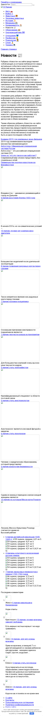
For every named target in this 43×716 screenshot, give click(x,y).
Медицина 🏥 (12, 23)
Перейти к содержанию (11, 2)
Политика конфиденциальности (20, 705)
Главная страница (9, 49)
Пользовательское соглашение (20, 702)
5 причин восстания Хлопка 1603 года (18, 198)
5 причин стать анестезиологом (15, 400)
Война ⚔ (9, 13)
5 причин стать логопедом (24, 663)
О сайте (9, 698)
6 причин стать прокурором (13, 433)
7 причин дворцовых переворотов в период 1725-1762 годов (21, 573)
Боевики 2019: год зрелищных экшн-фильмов (21, 139)
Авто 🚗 (9, 11)
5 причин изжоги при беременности (17, 466)
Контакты (10, 700)
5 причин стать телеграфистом (14, 367)
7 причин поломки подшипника (15, 301)
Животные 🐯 (12, 16)
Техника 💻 (10, 45)
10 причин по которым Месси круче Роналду (21, 499)
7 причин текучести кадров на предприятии (20, 334)
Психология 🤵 (12, 40)
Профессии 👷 (12, 38)
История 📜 (11, 20)
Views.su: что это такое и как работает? (18, 155)
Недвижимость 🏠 (14, 25)
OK (32, 713)
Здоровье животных (15, 18)
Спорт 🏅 (10, 42)
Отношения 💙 (12, 35)
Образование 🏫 (13, 30)
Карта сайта (11, 707)
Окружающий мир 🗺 (15, 32)
